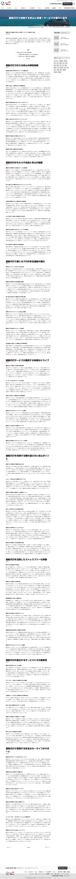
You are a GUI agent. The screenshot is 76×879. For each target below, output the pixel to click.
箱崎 (57, 65)
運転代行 (65, 60)
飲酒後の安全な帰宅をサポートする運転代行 (28, 54)
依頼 (65, 65)
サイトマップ (67, 875)
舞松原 (55, 67)
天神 (57, 63)
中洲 (54, 63)
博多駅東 (64, 69)
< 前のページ (9, 847)
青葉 (67, 67)
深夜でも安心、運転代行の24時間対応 (27, 56)
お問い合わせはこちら (67, 3)
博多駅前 (59, 72)
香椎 (66, 63)
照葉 (54, 65)
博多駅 (61, 63)
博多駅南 (55, 72)
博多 (61, 69)
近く (63, 65)
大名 (63, 63)
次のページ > (47, 847)
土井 (65, 67)
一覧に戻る (28, 847)
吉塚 (60, 65)
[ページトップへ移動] (69, 868)
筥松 (54, 69)
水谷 (58, 67)
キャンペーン (56, 60)
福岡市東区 (61, 60)
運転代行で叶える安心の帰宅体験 (24, 52)
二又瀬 (58, 69)
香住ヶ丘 (61, 67)
